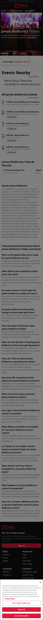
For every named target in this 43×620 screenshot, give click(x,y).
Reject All (21, 609)
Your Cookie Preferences (21, 603)
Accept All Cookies (21, 616)
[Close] (40, 582)
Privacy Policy (10, 599)
